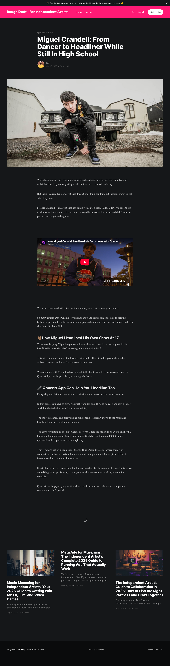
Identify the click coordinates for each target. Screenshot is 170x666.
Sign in (141, 12)
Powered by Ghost (155, 649)
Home (79, 12)
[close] (167, 3)
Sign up (92, 649)
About (89, 12)
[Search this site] (133, 12)
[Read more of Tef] (41, 64)
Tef (48, 63)
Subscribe (155, 12)
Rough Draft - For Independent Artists (38, 11)
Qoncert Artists (45, 32)
